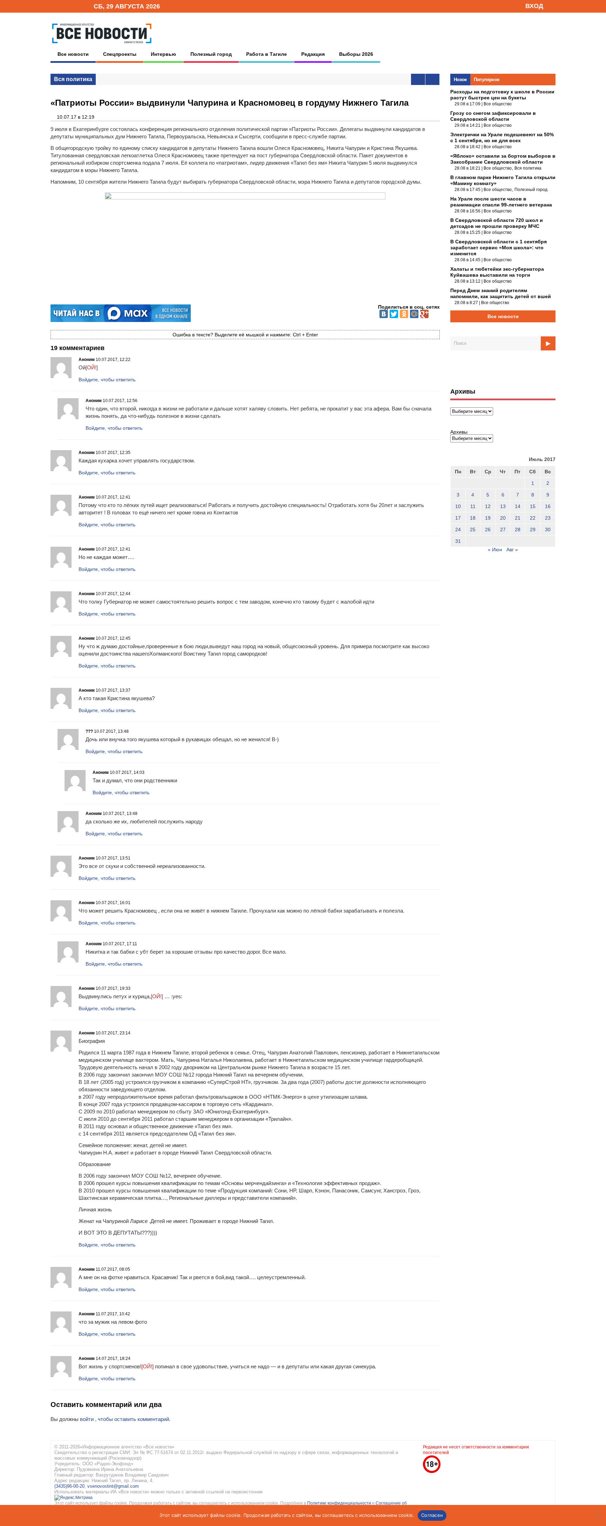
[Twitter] (394, 314)
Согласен (432, 1515)
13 (503, 506)
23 (548, 518)
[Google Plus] (424, 314)
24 (458, 529)
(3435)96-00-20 (69, 1486)
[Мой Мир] (414, 314)
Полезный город (211, 54)
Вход (534, 5)
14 (517, 506)
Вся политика (73, 79)
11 (473, 506)
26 (488, 529)
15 (533, 506)
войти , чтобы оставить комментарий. (125, 1419)
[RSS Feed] (65, 6)
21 (517, 518)
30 (548, 529)
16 (548, 506)
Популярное (486, 79)
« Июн (495, 549)
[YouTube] (76, 6)
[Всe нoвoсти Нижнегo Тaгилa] (101, 45)
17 (458, 518)
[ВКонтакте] (383, 314)
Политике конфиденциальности (339, 1503)
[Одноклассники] (404, 314)
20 (503, 518)
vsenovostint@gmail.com (113, 1486)
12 (488, 506)
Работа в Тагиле (266, 54)
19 (488, 518)
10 (458, 506)
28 (517, 529)
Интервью (163, 54)
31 (458, 541)
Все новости (73, 54)
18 (473, 518)
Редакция (313, 54)
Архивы (458, 431)
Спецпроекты (119, 54)
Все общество (498, 103)
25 (473, 529)
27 (503, 529)
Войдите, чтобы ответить (107, 379)
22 (533, 518)
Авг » (512, 549)
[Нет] (597, 1515)
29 (533, 529)
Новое (460, 79)
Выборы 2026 (356, 54)
